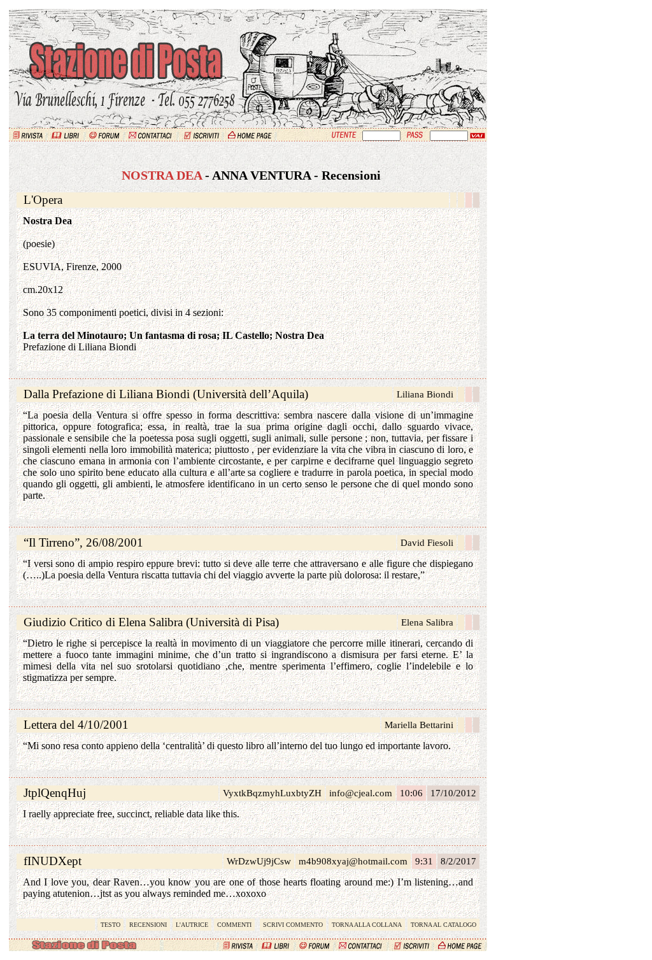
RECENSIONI (148, 924)
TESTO (110, 924)
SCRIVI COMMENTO (293, 924)
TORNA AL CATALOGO (443, 924)
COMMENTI (234, 924)
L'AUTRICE (192, 924)
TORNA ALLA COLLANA (367, 924)
